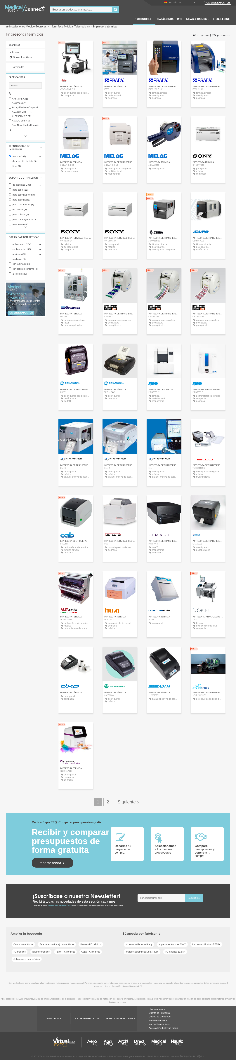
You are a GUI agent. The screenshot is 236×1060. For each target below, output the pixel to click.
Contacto (164, 198)
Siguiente (127, 802)
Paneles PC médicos (90, 944)
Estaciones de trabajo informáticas (56, 944)
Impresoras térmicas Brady (139, 944)
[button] (25, 77)
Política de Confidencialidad (60, 906)
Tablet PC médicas (65, 952)
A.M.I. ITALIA (20, 99)
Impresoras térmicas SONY (172, 944)
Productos (143, 18)
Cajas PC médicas (90, 952)
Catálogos (165, 18)
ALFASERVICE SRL (23, 116)
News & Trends (196, 18)
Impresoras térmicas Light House (142, 952)
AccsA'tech (19, 103)
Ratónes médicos (41, 952)
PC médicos (19, 952)
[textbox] (81, 9)
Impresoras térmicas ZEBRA (206, 944)
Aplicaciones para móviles (26, 959)
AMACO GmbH (21, 120)
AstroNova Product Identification (27, 125)
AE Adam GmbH (22, 112)
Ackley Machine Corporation (27, 107)
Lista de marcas (157, 1009)
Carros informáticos (23, 944)
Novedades (18, 67)
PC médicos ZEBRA (175, 952)
